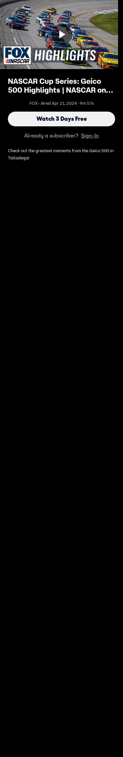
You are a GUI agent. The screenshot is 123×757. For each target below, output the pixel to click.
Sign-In (90, 135)
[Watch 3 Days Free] (61, 34)
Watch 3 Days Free (61, 119)
